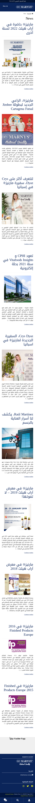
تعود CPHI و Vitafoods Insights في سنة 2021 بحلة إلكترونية (18, 262)
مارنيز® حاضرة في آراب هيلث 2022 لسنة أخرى (17, 28)
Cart (8, 798)
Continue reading (28, 89)
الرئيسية (29, 14)
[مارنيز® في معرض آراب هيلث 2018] (17, 584)
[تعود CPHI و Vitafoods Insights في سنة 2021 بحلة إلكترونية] (17, 289)
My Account (29, 800)
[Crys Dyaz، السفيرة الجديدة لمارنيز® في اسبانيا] (17, 365)
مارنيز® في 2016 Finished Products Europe (21, 630)
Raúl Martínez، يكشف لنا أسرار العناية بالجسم (17, 418)
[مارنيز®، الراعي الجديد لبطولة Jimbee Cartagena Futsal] (17, 129)
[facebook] (31, 786)
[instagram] (22, 786)
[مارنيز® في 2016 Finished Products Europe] (17, 646)
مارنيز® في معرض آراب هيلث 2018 (19, 566)
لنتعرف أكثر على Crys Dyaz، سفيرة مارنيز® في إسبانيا (17, 183)
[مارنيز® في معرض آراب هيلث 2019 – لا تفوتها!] (17, 517)
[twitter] (26, 786)
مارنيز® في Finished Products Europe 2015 (18, 688)
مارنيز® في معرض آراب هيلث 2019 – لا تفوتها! (18, 492)
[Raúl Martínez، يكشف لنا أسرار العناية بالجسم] (17, 443)
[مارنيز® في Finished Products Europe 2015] (17, 701)
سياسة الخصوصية (24, 796)
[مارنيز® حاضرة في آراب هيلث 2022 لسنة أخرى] (17, 53)
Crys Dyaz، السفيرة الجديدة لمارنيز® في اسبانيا (18, 340)
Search (17, 800)
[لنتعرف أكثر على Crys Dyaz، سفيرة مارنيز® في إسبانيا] (17, 208)
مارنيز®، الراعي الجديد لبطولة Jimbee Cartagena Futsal (18, 104)
